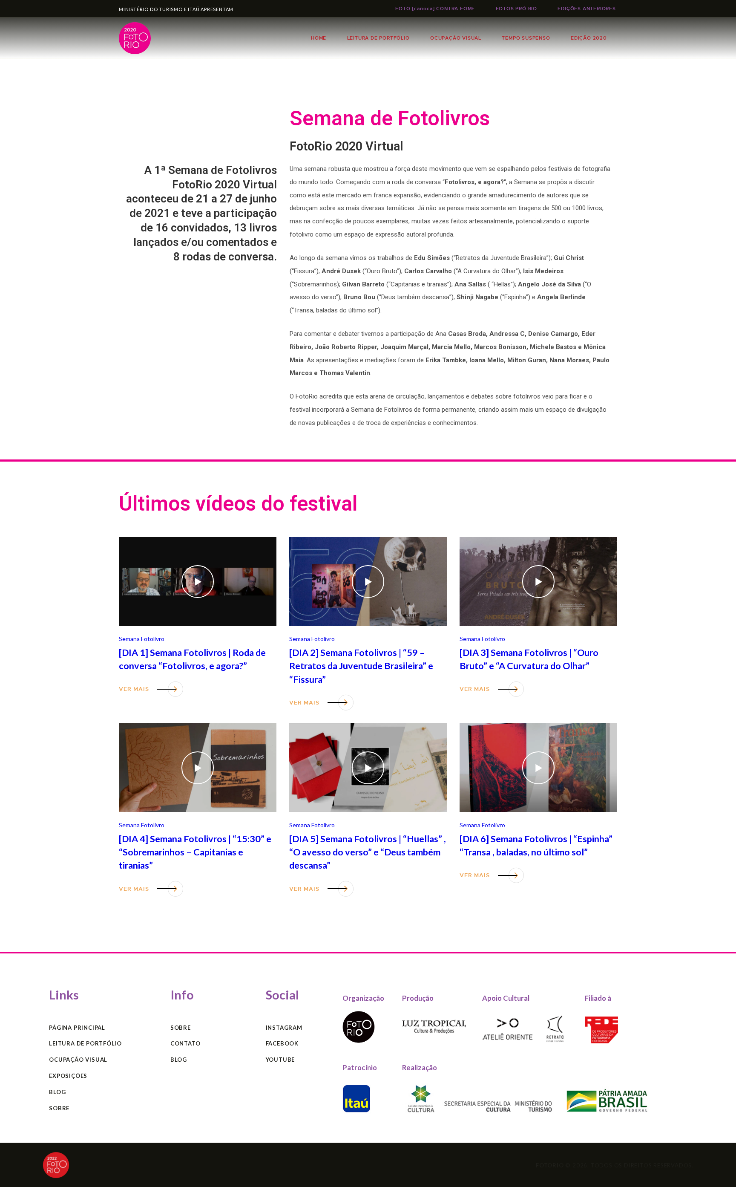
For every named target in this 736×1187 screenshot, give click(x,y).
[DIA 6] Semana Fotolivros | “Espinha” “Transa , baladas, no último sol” (536, 845)
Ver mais (134, 689)
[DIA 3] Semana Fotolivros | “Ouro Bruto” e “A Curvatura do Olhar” (529, 659)
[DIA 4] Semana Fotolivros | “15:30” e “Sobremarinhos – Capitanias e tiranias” (195, 852)
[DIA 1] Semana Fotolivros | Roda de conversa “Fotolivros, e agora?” (192, 659)
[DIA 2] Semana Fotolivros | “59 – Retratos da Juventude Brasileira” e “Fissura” (361, 666)
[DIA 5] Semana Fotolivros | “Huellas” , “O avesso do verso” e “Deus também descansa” (367, 852)
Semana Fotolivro (141, 638)
